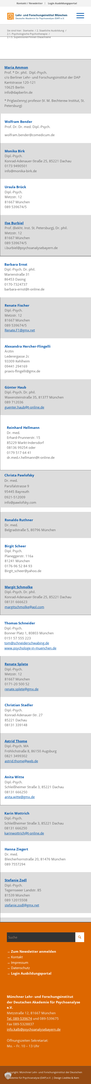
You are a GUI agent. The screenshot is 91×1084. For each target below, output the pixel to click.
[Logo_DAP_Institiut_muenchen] (38, 15)
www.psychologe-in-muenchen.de (30, 648)
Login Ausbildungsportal (62, 3)
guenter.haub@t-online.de (24, 407)
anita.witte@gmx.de (20, 797)
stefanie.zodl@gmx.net (22, 905)
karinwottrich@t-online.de (24, 833)
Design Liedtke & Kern (66, 1077)
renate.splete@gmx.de (21, 689)
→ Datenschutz (18, 968)
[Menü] (78, 15)
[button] (8, 1076)
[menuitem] (29, 3)
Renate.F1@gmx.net (20, 330)
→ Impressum (17, 962)
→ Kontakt (15, 957)
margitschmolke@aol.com (24, 607)
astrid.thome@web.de (21, 761)
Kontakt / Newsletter (30, 3)
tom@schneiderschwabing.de (26, 643)
